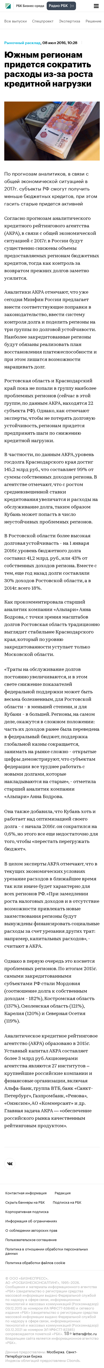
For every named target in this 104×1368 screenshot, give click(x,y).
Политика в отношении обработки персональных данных (46, 1251)
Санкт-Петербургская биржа (41, 1353)
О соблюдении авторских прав (31, 1230)
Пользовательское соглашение (31, 1239)
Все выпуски (15, 21)
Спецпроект (43, 21)
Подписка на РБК (67, 1201)
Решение (93, 21)
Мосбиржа (55, 1351)
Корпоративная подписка (27, 1211)
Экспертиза (69, 21)
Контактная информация (26, 1192)
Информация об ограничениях (31, 1220)
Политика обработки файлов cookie (35, 1262)
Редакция (63, 1192)
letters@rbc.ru (85, 1333)
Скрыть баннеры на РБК (25, 1201)
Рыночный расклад (22, 43)
